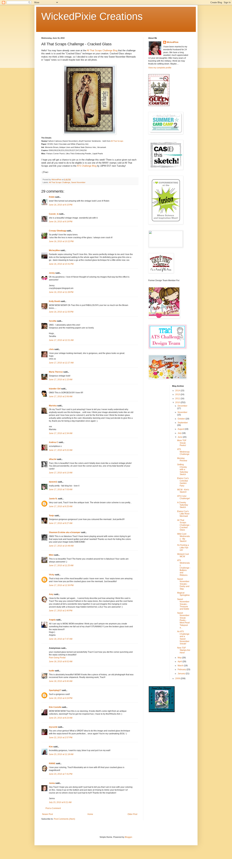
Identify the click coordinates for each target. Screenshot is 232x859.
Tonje (51, 515)
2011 (178, 398)
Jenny (52, 273)
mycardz (53, 727)
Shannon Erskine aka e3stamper (65, 532)
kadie (51, 670)
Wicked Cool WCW (183, 555)
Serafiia (52, 321)
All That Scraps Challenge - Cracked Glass (184, 525)
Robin (52, 197)
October (181, 419)
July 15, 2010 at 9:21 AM (60, 802)
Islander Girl (55, 389)
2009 (178, 678)
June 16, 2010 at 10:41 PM (61, 264)
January (182, 673)
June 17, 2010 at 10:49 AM (61, 546)
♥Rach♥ (52, 459)
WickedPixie (173, 42)
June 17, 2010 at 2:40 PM (60, 610)
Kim (51, 746)
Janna (52, 783)
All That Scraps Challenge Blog (102, 50)
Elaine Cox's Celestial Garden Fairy (183, 482)
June (180, 437)
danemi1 (53, 482)
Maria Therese (56, 372)
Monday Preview (182, 459)
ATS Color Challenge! (183, 497)
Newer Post (47, 814)
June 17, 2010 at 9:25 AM (60, 506)
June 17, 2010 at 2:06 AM (60, 396)
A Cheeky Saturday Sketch (182, 505)
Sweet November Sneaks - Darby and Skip (183, 584)
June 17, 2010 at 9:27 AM (60, 523)
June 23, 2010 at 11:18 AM (61, 754)
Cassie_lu (54, 214)
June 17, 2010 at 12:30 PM (61, 585)
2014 (178, 390)
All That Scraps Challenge (59, 182)
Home (90, 814)
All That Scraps (117, 141)
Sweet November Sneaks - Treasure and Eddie (183, 604)
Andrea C (53, 442)
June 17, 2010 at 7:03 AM (60, 489)
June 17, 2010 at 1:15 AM (60, 379)
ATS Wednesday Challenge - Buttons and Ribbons (184, 567)
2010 (178, 402)
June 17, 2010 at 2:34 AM (60, 433)
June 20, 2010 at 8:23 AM (60, 718)
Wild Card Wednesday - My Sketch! (183, 537)
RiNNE (52, 763)
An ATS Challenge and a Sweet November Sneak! (183, 637)
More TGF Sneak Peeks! (181, 443)
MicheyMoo (54, 250)
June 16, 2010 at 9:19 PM (60, 221)
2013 (178, 394)
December (182, 406)
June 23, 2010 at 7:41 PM (60, 774)
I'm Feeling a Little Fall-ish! (183, 547)
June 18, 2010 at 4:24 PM (60, 698)
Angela (52, 620)
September (183, 422)
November (182, 412)
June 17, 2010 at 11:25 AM (61, 565)
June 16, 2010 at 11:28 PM (61, 292)
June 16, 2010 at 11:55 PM (61, 312)
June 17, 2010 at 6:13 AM (60, 472)
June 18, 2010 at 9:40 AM (60, 681)
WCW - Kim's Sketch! (183, 490)
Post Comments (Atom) (64, 819)
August (181, 429)
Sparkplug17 (55, 690)
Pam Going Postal (57, 657)
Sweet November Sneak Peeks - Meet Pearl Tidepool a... (183, 620)
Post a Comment (53, 808)
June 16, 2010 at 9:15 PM (60, 205)
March (181, 665)
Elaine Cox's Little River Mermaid (183, 513)
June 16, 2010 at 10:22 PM (61, 241)
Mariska (53, 405)
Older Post (132, 814)
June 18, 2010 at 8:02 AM (60, 661)
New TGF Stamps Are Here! (183, 650)
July (180, 433)
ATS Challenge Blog (86, 166)
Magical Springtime (183, 594)
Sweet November (78, 182)
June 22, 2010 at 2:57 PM (60, 737)
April (180, 661)
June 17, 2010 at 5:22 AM (60, 450)
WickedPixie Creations (92, 16)
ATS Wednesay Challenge (183, 451)
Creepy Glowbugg (57, 231)
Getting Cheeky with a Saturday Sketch (182, 469)
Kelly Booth (54, 301)
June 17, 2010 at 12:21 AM (61, 340)
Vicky (51, 574)
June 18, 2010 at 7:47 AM (60, 639)
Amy (51, 594)
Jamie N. (53, 498)
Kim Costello (55, 707)
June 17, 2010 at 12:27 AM (61, 363)
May (180, 657)
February (182, 669)
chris (51, 349)
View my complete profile (159, 68)
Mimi (51, 555)
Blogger (128, 837)
